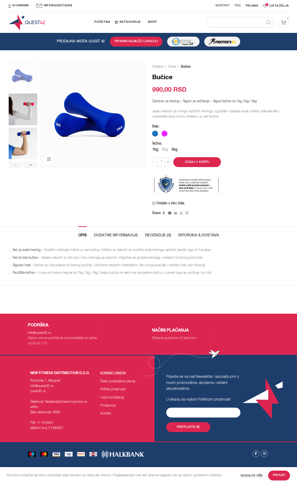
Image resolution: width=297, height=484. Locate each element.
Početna (157, 67)
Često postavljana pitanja (117, 381)
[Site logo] (27, 22)
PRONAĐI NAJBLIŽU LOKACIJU (136, 41)
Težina (156, 143)
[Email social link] (170, 213)
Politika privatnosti (113, 389)
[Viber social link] (187, 213)
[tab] (82, 233)
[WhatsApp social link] (181, 213)
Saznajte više (252, 475)
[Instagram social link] (264, 453)
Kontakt (105, 413)
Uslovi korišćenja (112, 397)
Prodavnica (108, 405)
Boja (155, 126)
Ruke (172, 67)
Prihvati (279, 475)
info (39, 333)
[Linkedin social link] (175, 213)
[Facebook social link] (164, 213)
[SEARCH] (268, 22)
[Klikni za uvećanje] (49, 159)
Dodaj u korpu (197, 162)
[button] (16, 164)
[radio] (155, 134)
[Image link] (68, 454)
